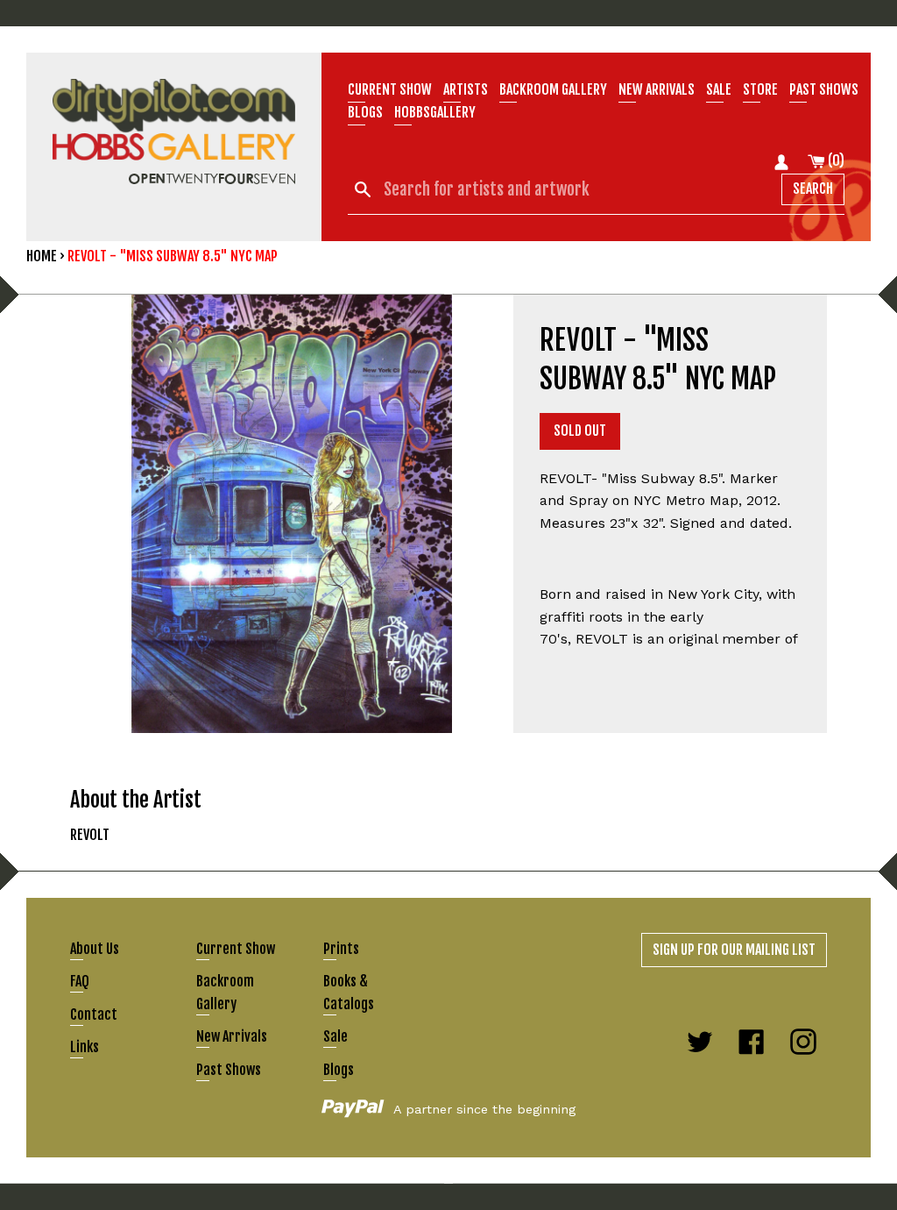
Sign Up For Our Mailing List (734, 949)
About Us (94, 948)
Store (760, 89)
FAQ (79, 981)
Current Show (390, 89)
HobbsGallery (435, 112)
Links (84, 1047)
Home (41, 256)
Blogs (365, 112)
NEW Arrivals (656, 89)
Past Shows (823, 89)
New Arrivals (231, 1036)
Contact (93, 1014)
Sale (718, 89)
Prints (341, 948)
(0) (834, 160)
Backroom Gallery (553, 89)
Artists (465, 89)
